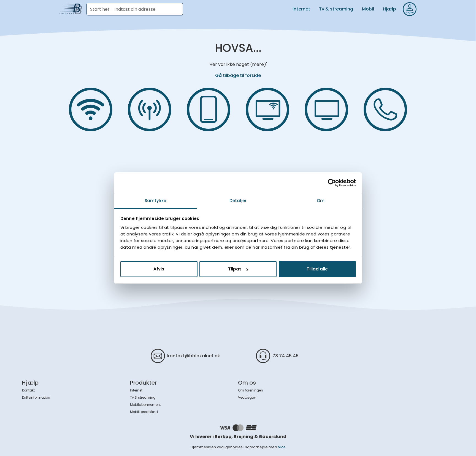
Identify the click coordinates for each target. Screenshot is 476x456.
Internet (301, 9)
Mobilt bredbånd (144, 411)
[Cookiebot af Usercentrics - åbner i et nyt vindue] (332, 183)
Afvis (158, 269)
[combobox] (134, 9)
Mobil (368, 9)
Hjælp (389, 9)
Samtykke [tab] (155, 200)
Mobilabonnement (145, 404)
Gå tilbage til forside (238, 75)
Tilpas (235, 269)
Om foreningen (250, 390)
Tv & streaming (336, 9)
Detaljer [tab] (238, 200)
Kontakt (28, 390)
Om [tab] (320, 200)
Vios (282, 447)
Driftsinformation (36, 397)
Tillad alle (317, 269)
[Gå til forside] (71, 9)
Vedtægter (247, 397)
